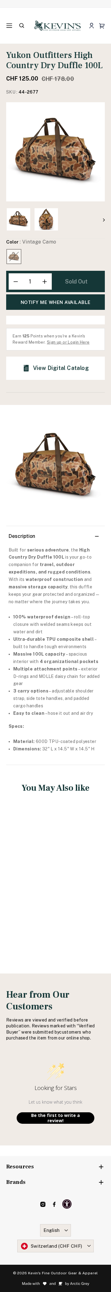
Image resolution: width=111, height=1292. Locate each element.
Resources (20, 1166)
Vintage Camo (13, 256)
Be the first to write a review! (55, 1118)
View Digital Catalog (61, 368)
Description (22, 536)
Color (31, 242)
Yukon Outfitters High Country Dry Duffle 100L (29, 870)
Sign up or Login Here (68, 342)
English (51, 1230)
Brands (16, 1182)
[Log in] (91, 26)
